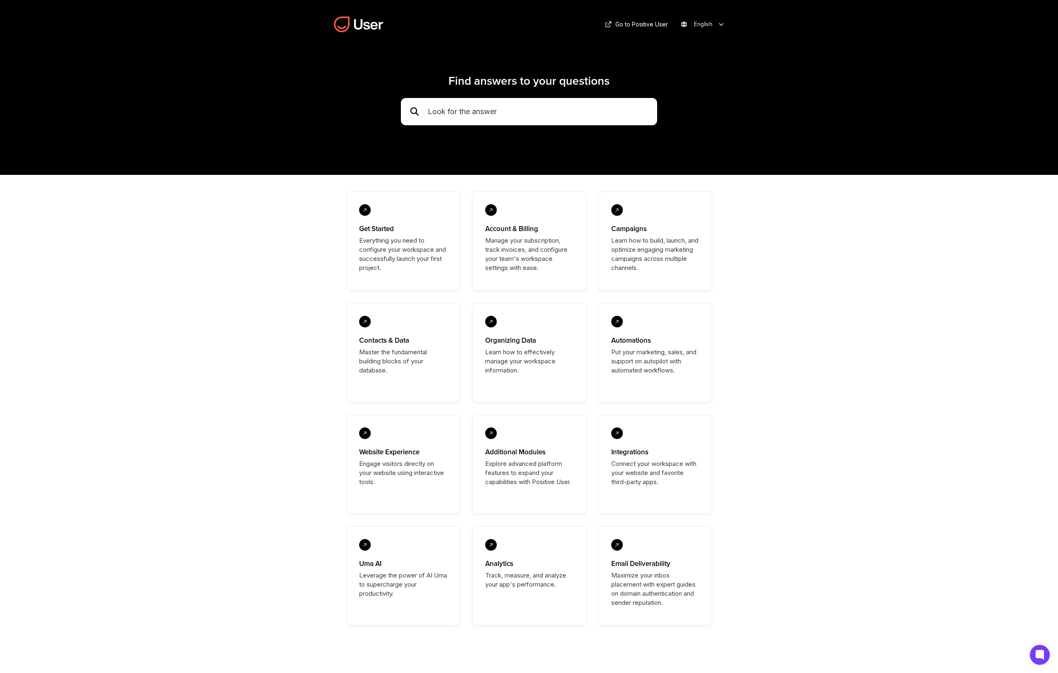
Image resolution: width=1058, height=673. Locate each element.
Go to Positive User (641, 24)
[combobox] (538, 112)
